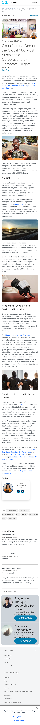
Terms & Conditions (10, 684)
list (22, 405)
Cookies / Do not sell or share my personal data (18, 691)
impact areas (19, 204)
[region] (20, 715)
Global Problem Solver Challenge (17, 335)
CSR (17, 514)
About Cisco (8, 655)
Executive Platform (15, 8)
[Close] (37, 708)
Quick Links (8, 650)
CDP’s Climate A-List (17, 454)
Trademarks (8, 698)
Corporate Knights (12, 510)
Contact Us (7, 659)
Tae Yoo (5, 70)
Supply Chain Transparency (12, 702)
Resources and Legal (11, 672)
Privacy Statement (19, 717)
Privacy (6, 688)
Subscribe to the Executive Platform (25, 618)
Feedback (7, 677)
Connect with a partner (11, 666)
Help (5, 681)
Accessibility (8, 695)
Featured (24, 514)
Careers (6, 662)
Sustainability (12, 518)
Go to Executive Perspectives (25, 640)
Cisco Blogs (14, 2)
